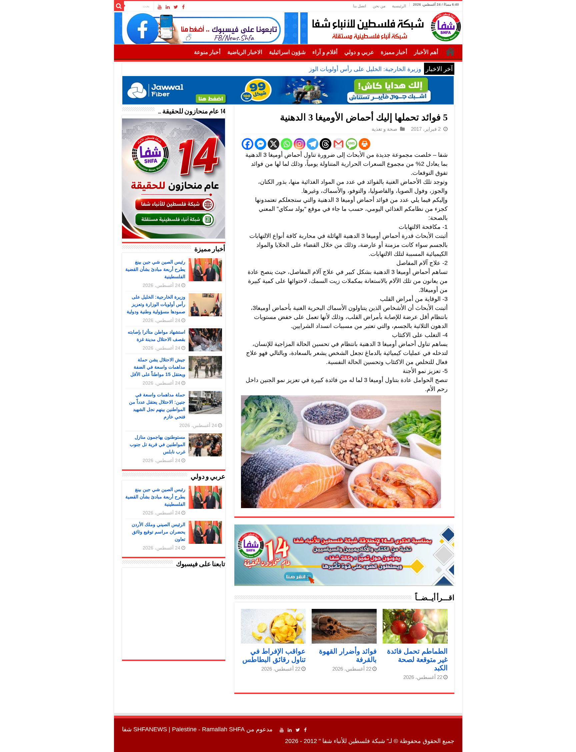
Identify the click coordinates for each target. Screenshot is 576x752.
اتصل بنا (359, 6)
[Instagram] (299, 144)
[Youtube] (159, 7)
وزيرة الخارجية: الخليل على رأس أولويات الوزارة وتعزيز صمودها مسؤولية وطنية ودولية (314, 69)
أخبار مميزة (394, 52)
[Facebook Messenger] (260, 144)
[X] (273, 144)
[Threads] (325, 144)
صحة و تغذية (384, 129)
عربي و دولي (359, 52)
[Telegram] (312, 144)
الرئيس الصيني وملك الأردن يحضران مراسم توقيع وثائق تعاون (158, 532)
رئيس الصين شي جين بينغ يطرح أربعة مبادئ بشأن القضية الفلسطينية (155, 269)
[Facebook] (183, 7)
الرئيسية (399, 6)
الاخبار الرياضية (244, 52)
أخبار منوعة (207, 52)
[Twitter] (176, 7)
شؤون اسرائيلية (287, 52)
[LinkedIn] (167, 7)
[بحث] (119, 6)
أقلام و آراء (325, 52)
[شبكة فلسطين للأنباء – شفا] (385, 25)
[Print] (364, 144)
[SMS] (351, 144)
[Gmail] (338, 144)
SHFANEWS (150, 729)
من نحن (379, 6)
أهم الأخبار (426, 52)
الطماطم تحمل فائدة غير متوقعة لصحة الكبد (417, 659)
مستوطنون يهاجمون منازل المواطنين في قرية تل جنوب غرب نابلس (157, 444)
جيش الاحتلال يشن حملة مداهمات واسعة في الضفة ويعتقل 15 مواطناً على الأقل (157, 367)
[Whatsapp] (286, 144)
